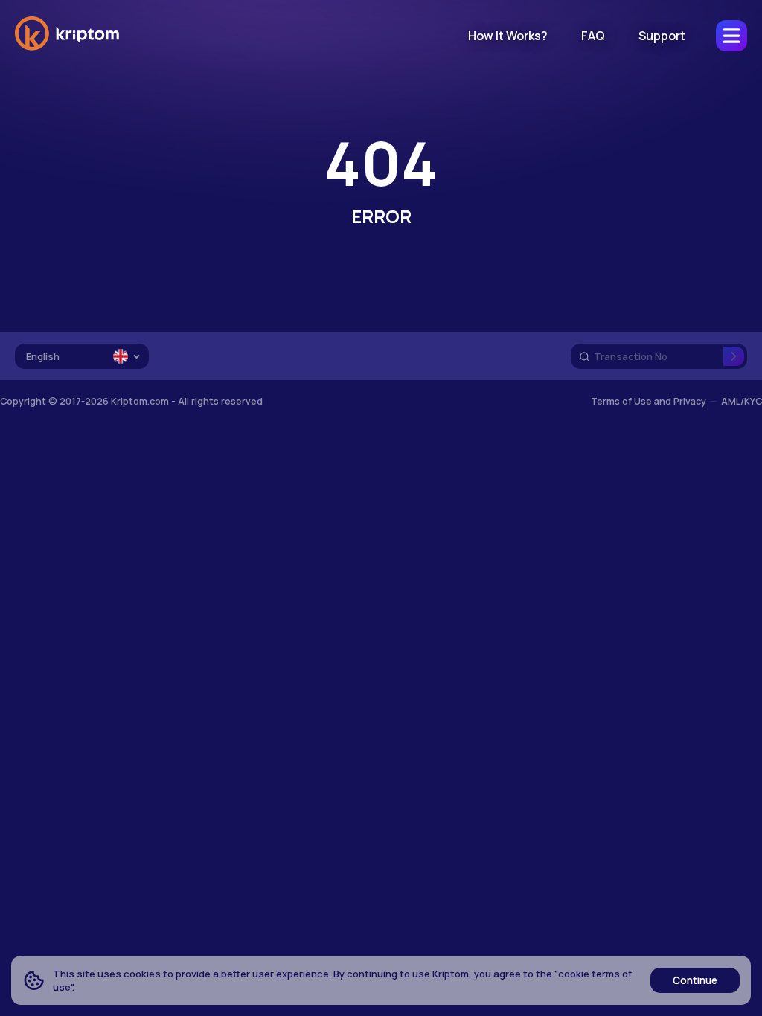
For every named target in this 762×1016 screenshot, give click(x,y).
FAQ (593, 36)
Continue (695, 980)
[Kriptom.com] (67, 47)
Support (661, 36)
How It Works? (508, 36)
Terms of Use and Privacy (648, 401)
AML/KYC (741, 401)
